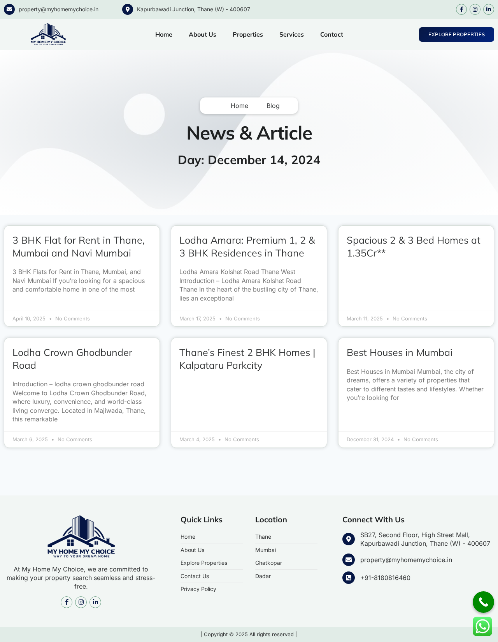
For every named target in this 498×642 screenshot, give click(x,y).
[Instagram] (475, 9)
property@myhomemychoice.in (58, 9)
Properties (248, 34)
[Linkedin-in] (488, 9)
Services (291, 34)
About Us (202, 34)
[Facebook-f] (461, 9)
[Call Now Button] (483, 602)
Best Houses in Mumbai (399, 352)
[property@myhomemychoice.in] (9, 9)
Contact (331, 34)
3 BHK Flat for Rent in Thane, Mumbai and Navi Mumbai (78, 246)
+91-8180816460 (385, 578)
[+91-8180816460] (348, 577)
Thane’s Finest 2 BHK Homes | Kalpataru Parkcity (247, 358)
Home (163, 34)
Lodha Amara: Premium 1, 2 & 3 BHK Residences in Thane (247, 246)
